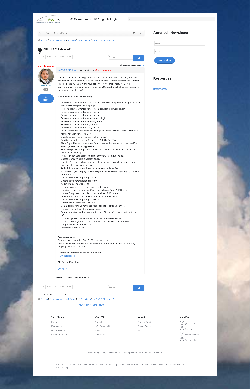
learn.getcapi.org (66, 255)
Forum (54, 322)
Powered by (83, 305)
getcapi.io (62, 268)
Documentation (58, 330)
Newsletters (100, 334)
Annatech (157, 352)
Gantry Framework (108, 352)
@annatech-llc (191, 340)
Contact (98, 322)
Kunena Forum (97, 305)
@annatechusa (192, 335)
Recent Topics (45, 33)
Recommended (160, 89)
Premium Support (59, 334)
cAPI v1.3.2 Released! (68, 70)
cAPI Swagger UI (102, 326)
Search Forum (60, 33)
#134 (142, 65)
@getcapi (189, 329)
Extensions (56, 326)
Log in (65, 277)
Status (97, 330)
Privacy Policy (144, 326)
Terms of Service (145, 322)
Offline (46, 89)
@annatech (190, 324)
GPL (140, 330)
